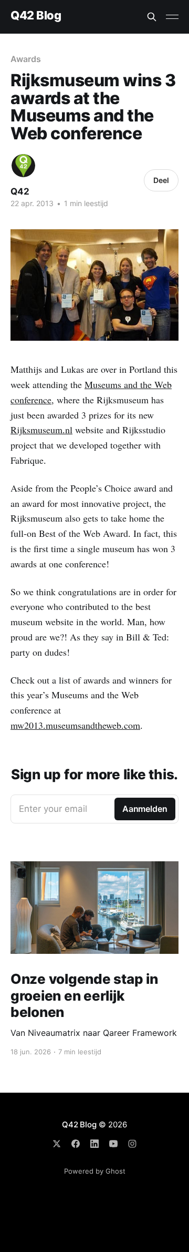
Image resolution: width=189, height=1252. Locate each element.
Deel (161, 180)
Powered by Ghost (94, 1171)
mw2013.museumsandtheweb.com (75, 725)
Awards (25, 59)
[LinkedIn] (94, 1143)
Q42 (19, 191)
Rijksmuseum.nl (41, 429)
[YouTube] (113, 1143)
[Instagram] (132, 1143)
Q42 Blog (35, 15)
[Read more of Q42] (23, 166)
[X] (56, 1143)
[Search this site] (151, 16)
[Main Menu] (172, 17)
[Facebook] (75, 1143)
